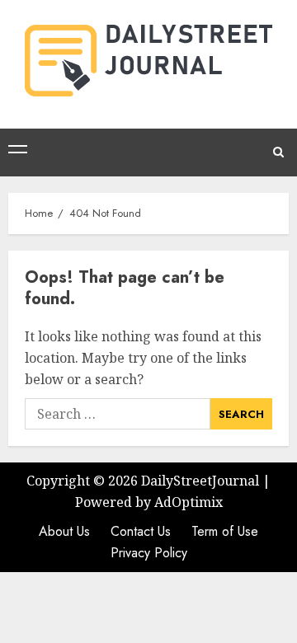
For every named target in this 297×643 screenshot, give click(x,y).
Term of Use (224, 531)
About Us (64, 531)
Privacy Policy (149, 552)
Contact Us (141, 531)
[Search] (278, 152)
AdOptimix (188, 502)
